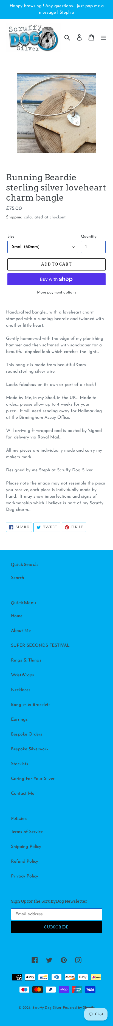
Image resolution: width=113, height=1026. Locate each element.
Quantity (89, 237)
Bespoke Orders (26, 734)
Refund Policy (24, 861)
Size (10, 237)
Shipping (14, 217)
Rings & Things (26, 660)
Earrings (19, 719)
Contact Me (22, 793)
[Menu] (103, 37)
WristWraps (22, 675)
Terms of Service (27, 832)
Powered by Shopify (79, 1008)
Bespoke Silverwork (30, 749)
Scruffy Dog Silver (46, 1008)
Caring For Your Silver (33, 779)
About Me (21, 631)
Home (16, 616)
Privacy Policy (24, 876)
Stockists (19, 764)
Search (17, 578)
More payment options (56, 292)
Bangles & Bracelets (30, 705)
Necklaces (20, 690)
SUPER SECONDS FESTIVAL (40, 645)
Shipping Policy (26, 847)
